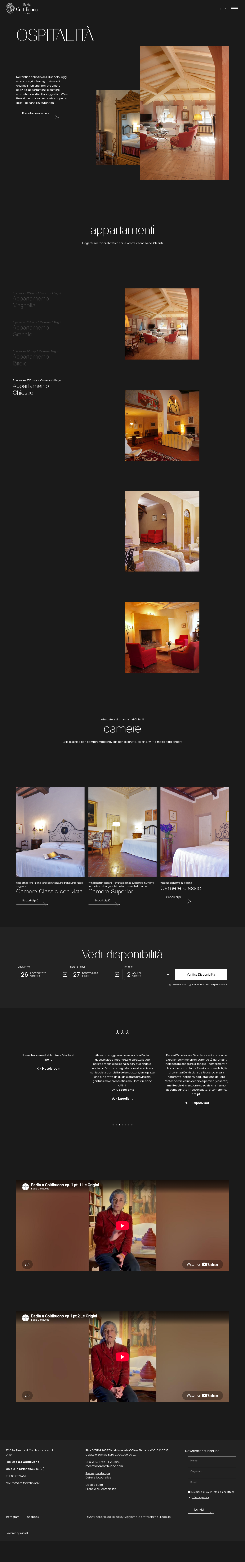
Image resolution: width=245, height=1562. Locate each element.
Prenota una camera (36, 113)
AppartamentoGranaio (31, 331)
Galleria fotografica (98, 1477)
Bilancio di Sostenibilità (101, 1489)
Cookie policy (114, 1517)
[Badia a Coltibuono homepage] (22, 8)
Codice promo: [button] (179, 984)
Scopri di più (30, 900)
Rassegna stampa (98, 1473)
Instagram (12, 1517)
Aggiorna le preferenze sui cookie (148, 1517)
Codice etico (94, 1485)
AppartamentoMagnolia (31, 302)
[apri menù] (234, 9)
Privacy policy (95, 1517)
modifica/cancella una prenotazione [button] (209, 984)
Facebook (32, 1517)
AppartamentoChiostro (31, 389)
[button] (44, 974)
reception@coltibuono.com (104, 1466)
